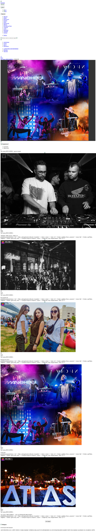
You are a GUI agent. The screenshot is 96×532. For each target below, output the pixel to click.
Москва (6, 16)
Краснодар (6, 23)
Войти (5, 35)
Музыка (6, 50)
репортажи (6, 42)
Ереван (5, 32)
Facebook (6, 146)
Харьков (3, 14)
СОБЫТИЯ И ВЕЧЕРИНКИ (11, 48)
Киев (5, 22)
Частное (6, 51)
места (5, 45)
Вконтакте (6, 148)
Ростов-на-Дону (8, 26)
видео (5, 43)
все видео (48, 521)
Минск (5, 24)
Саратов (6, 27)
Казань (5, 20)
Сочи (5, 28)
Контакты (6, 46)
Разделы (3, 2)
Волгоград (6, 19)
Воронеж (6, 30)
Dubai (5, 18)
